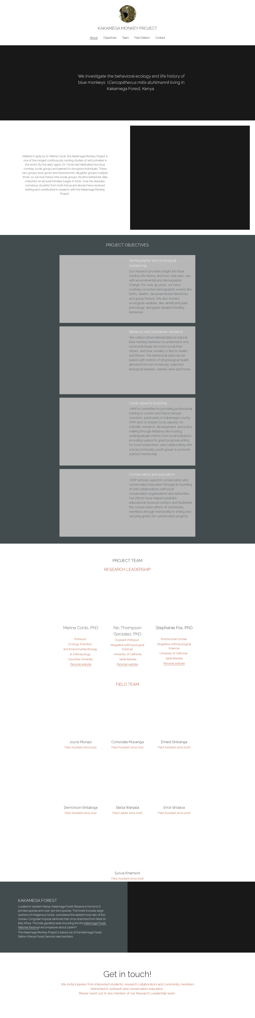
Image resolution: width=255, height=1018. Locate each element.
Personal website (80, 664)
